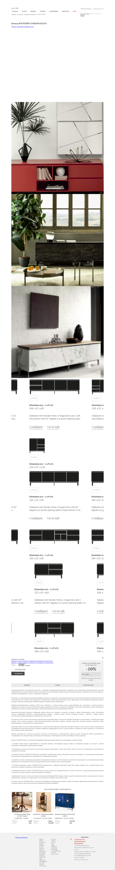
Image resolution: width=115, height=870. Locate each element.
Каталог (15, 11)
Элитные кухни (41, 846)
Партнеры (54, 848)
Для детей (42, 860)
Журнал (53, 852)
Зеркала (41, 864)
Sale (74, 11)
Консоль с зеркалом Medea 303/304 (43, 815)
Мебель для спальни (42, 854)
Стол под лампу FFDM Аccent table (22, 815)
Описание (27, 685)
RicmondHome (87, 9)
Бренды (33, 11)
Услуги (24, 11)
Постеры (41, 863)
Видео (53, 845)
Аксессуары (42, 866)
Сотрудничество (56, 851)
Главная (13, 14)
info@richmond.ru (79, 841)
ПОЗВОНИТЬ (19, 673)
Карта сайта (54, 854)
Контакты (65, 11)
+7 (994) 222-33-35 (97, 9)
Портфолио (54, 849)
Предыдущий (20, 19)
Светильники (43, 861)
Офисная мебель (41, 848)
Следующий (95, 19)
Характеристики (88, 685)
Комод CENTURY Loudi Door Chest (65, 815)
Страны (42, 11)
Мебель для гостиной (42, 851)
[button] (57, 63)
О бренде (57, 685)
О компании (53, 11)
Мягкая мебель (41, 840)
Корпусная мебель (42, 843)
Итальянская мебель (30, 14)
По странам (20, 14)
